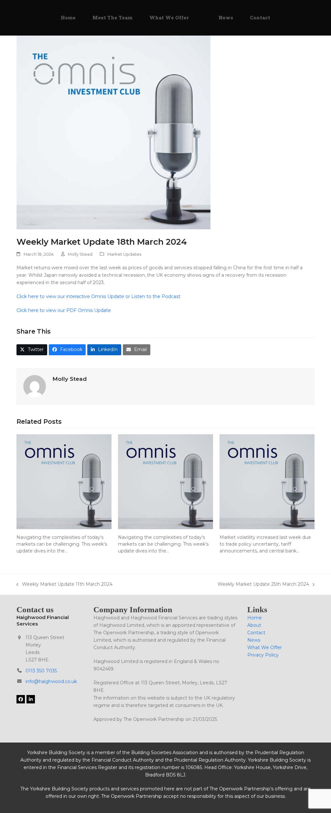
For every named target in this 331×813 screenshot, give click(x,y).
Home (254, 618)
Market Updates (124, 254)
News (253, 640)
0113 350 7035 (41, 671)
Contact (256, 633)
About (254, 625)
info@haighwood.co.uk (51, 681)
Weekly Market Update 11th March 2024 (64, 584)
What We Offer (264, 647)
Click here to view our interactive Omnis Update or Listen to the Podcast (99, 296)
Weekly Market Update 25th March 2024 (263, 584)
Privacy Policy (263, 655)
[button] (31, 349)
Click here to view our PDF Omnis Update (64, 310)
